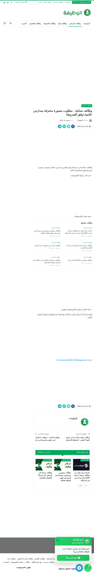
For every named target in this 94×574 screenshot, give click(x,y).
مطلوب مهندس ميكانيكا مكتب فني (80, 260)
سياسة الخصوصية (17, 562)
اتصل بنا (6, 562)
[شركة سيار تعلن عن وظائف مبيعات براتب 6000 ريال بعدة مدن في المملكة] (81, 465)
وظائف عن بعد (49, 562)
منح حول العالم (37, 562)
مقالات (27, 562)
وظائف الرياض (58, 2)
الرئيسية (67, 2)
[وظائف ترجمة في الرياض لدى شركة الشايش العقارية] (43, 465)
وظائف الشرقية (50, 24)
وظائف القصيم (35, 24)
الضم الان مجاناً (71, 558)
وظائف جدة (11, 559)
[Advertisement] (47, 46)
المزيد (40, 2)
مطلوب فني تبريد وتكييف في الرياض (47, 246)
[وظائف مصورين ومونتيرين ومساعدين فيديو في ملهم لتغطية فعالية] (62, 465)
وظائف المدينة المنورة (25, 559)
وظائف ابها (47, 2)
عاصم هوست (21, 568)
